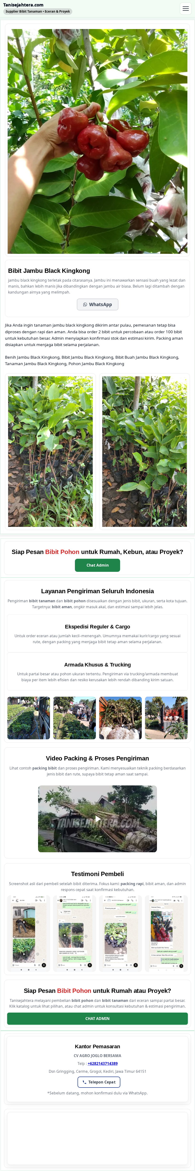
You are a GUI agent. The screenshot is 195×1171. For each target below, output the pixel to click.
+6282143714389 (103, 1063)
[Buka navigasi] (186, 8)
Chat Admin (98, 565)
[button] (97, 304)
